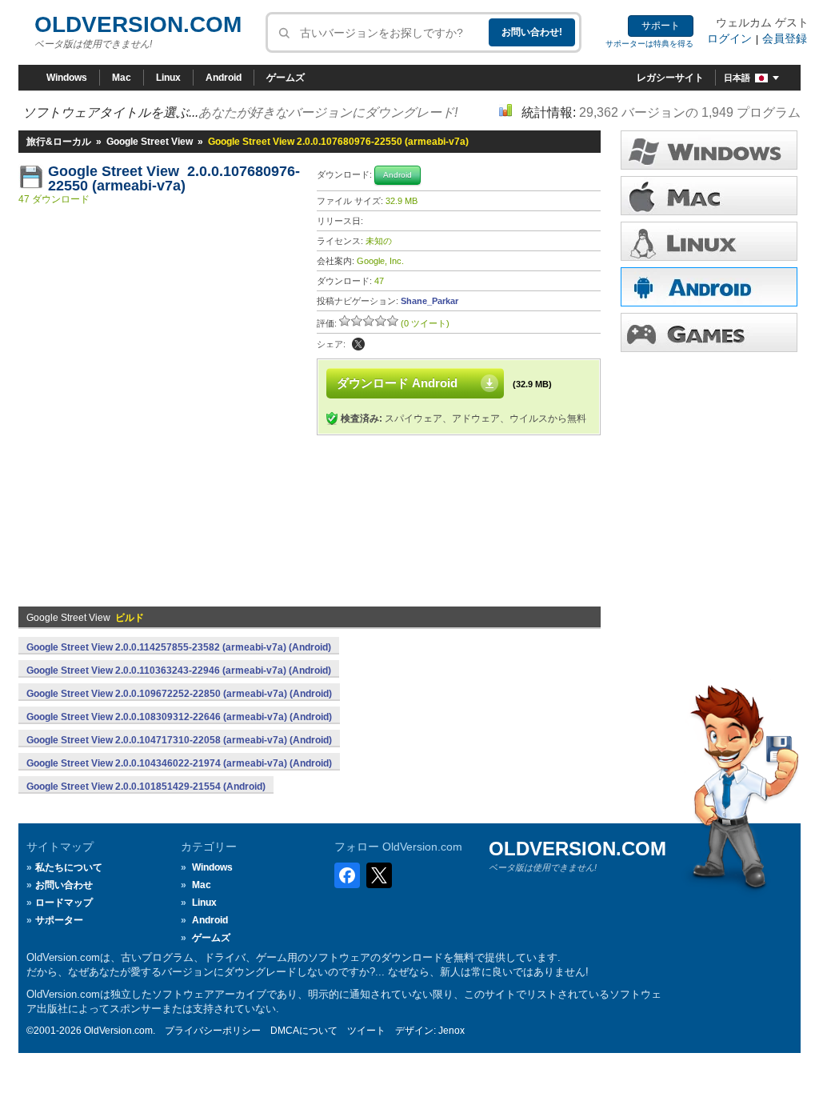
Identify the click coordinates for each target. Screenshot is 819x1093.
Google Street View (149, 141)
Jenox (451, 1030)
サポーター (59, 920)
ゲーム (709, 332)
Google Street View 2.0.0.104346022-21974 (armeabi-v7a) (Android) (179, 763)
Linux (168, 77)
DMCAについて (304, 1030)
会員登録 (784, 38)
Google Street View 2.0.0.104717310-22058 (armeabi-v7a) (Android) (179, 740)
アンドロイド (709, 286)
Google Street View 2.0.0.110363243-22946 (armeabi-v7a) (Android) (178, 670)
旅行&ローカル (58, 141)
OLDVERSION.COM (138, 24)
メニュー (709, 195)
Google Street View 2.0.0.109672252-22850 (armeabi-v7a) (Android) (179, 693)
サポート (660, 25)
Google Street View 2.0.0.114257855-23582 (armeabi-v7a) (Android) (178, 647)
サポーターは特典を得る (649, 43)
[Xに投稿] (358, 344)
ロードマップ (64, 902)
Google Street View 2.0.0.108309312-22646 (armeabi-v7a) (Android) (179, 717)
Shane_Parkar (429, 301)
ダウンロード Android (397, 383)
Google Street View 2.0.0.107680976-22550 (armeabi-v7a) (174, 178)
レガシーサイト (670, 77)
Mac (121, 77)
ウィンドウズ (709, 150)
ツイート (366, 1030)
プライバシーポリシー (213, 1030)
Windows (66, 77)
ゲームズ (285, 77)
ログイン (729, 38)
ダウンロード (709, 241)
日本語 (737, 77)
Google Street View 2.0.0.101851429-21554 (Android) (146, 786)
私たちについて (68, 867)
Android (224, 77)
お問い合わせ (64, 885)
